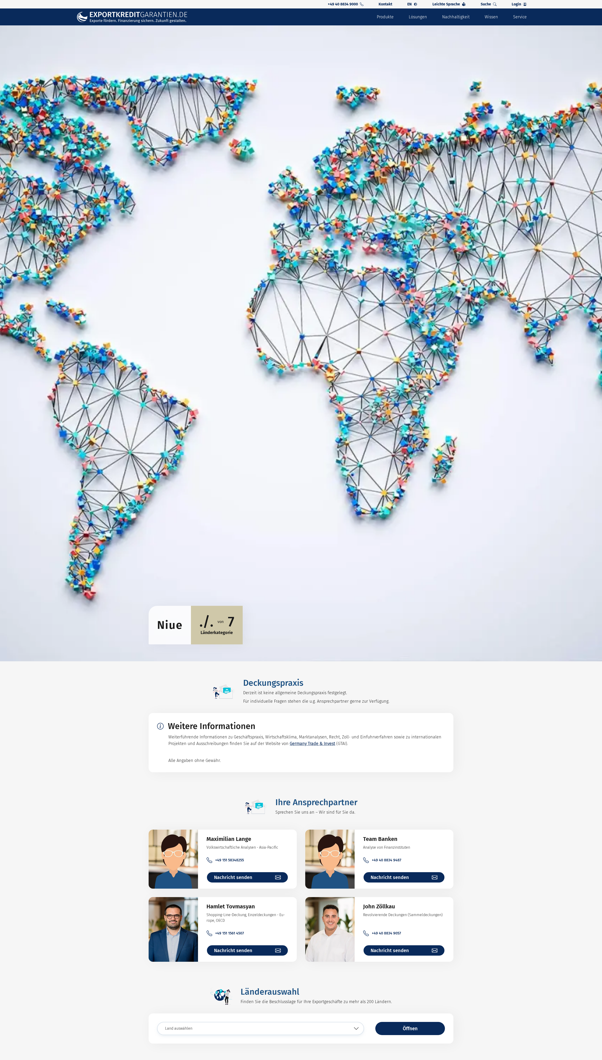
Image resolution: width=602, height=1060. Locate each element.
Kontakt (385, 4)
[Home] (135, 17)
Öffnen (410, 1028)
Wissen (491, 17)
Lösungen (418, 17)
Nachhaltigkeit (456, 17)
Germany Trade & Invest (312, 743)
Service (520, 17)
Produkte (385, 17)
